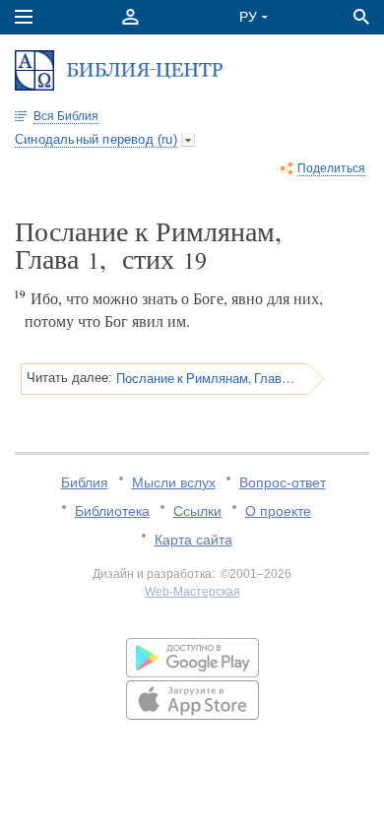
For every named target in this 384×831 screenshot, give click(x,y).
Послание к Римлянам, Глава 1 (205, 378)
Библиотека (112, 511)
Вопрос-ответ (282, 482)
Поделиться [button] (331, 168)
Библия (84, 482)
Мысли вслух (174, 482)
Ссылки (197, 511)
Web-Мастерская (192, 592)
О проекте (278, 511)
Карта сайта (193, 539)
